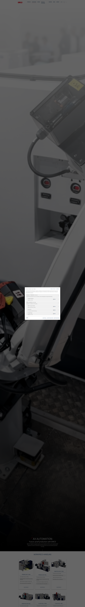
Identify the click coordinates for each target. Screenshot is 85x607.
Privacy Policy (53, 288)
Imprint (57, 288)
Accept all (44, 317)
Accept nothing (56, 317)
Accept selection (50, 317)
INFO (55, 299)
